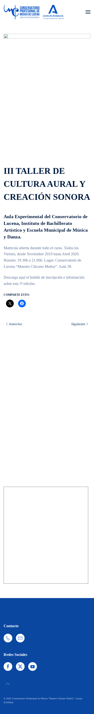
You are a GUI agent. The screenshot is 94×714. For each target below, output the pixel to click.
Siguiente (78, 324)
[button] (88, 12)
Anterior (15, 324)
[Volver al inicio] (34, 12)
